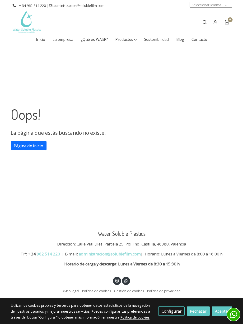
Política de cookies (96, 290)
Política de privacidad (164, 290)
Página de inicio (28, 145)
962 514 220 (48, 254)
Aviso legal (70, 290)
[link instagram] (117, 280)
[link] (27, 22)
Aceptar (222, 311)
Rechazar (198, 311)
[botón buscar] (205, 22)
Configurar (172, 311)
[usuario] (215, 22)
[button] (126, 39)
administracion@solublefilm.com (110, 254)
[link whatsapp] (126, 280)
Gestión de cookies (129, 290)
